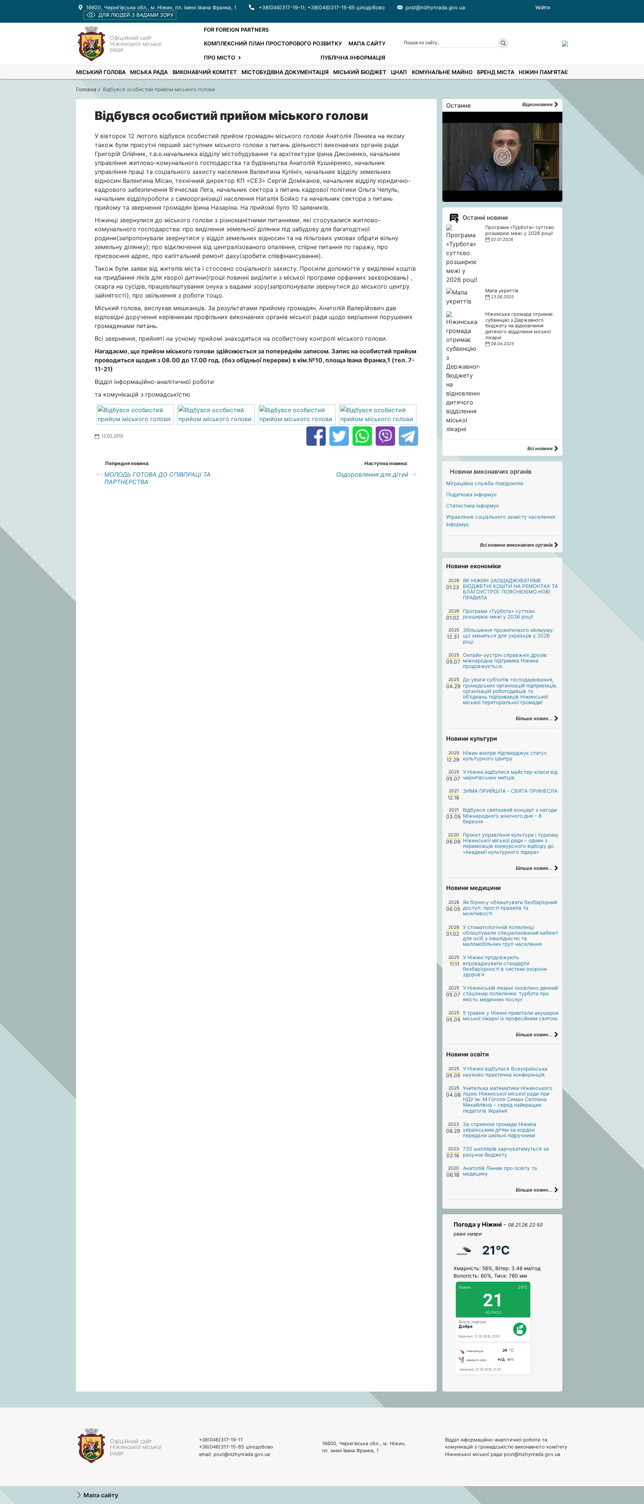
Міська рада (149, 72)
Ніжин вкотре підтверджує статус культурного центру (505, 755)
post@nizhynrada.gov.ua (435, 7)
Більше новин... (535, 718)
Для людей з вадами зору (135, 15)
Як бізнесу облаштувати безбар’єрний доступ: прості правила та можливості (510, 907)
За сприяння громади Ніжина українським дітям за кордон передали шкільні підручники (499, 1129)
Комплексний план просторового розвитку (273, 43)
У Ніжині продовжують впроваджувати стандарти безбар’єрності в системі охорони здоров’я (505, 965)
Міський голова (101, 72)
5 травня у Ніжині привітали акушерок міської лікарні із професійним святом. (511, 1015)
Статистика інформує (472, 506)
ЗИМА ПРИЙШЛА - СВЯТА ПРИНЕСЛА (510, 791)
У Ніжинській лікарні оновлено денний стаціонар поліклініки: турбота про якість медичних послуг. (510, 993)
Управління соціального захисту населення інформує (500, 520)
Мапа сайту (366, 43)
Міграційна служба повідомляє (485, 483)
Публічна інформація (353, 57)
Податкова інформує (471, 494)
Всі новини (540, 448)
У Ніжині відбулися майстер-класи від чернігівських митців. (510, 774)
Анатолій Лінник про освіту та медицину (500, 1171)
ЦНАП (399, 72)
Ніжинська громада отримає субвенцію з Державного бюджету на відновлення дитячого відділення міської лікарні (519, 326)
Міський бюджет (359, 72)
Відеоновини (538, 104)
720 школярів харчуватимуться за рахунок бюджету (506, 1151)
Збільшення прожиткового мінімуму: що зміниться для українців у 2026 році (508, 635)
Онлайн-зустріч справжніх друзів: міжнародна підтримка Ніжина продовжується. (505, 660)
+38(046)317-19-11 (281, 7)
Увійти (542, 7)
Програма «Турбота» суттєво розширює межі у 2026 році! (519, 230)
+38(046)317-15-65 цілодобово (346, 7)
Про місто (219, 57)
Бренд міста (495, 72)
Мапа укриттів (501, 290)
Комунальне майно (442, 72)
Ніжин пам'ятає (543, 72)
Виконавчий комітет (205, 72)
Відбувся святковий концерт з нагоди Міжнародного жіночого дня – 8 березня (510, 815)
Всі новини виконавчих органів (517, 545)
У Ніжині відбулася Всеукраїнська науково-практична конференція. (505, 1071)
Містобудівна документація (285, 72)
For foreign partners (236, 29)
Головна (86, 89)
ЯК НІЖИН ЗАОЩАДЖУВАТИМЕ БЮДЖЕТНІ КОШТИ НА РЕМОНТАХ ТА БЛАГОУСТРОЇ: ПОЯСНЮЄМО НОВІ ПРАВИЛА (510, 589)
